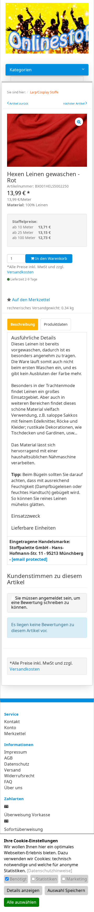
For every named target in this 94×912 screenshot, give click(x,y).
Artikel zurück (18, 103)
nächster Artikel (74, 103)
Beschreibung (22, 324)
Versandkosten (20, 271)
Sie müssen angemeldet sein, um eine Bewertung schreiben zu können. (45, 602)
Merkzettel (15, 733)
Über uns (13, 788)
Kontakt (12, 721)
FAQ (8, 782)
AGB (8, 758)
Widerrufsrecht (19, 776)
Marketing (76, 879)
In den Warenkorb (50, 258)
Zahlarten (14, 798)
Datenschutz (16, 764)
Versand (12, 770)
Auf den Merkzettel (31, 300)
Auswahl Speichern (66, 890)
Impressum (15, 752)
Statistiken (46, 879)
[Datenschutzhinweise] (49, 871)
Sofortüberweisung (23, 829)
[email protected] (29, 559)
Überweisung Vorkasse (27, 815)
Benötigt (18, 879)
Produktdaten (56, 324)
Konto (10, 727)
